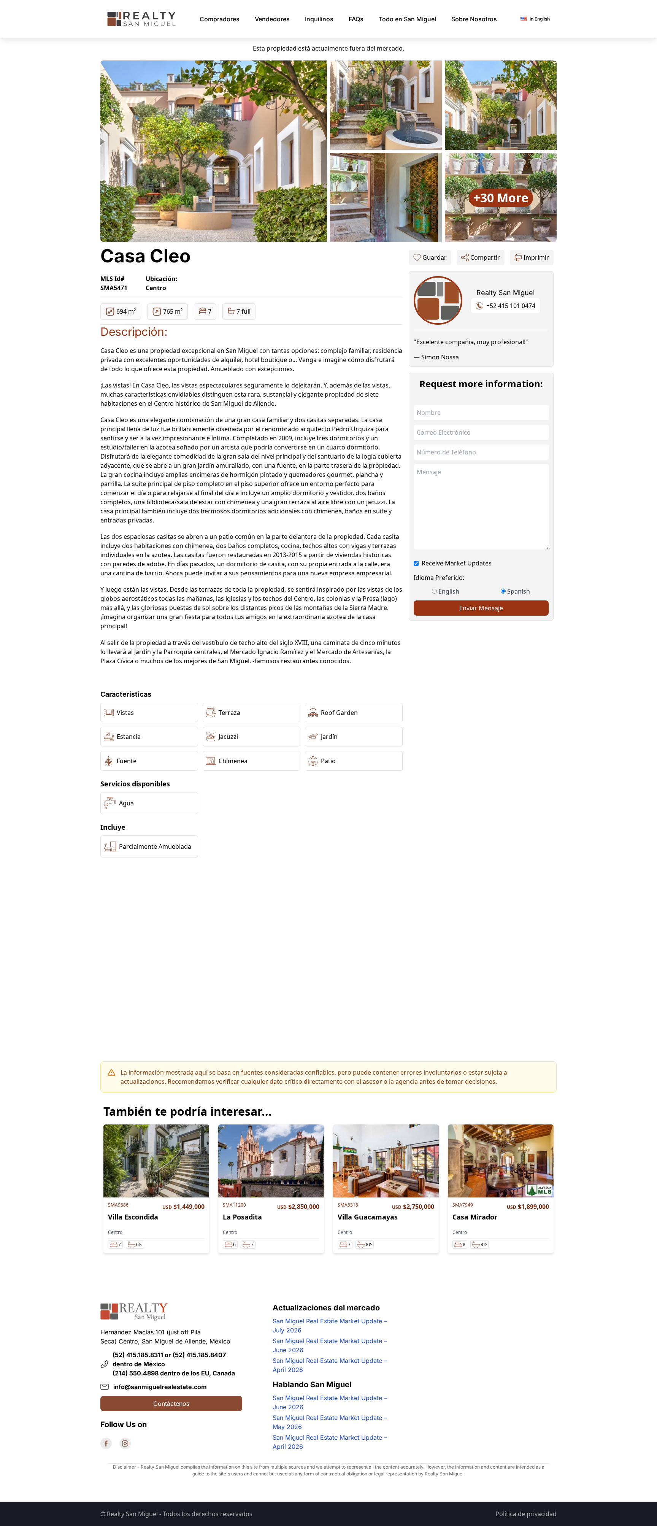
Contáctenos (171, 1403)
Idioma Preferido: (439, 577)
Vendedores (272, 19)
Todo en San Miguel (407, 19)
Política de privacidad (526, 1514)
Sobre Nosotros (474, 19)
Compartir (485, 257)
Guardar (434, 257)
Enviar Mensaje (481, 608)
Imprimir (536, 257)
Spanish (518, 591)
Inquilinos (319, 19)
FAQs (356, 19)
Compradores (220, 19)
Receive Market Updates (457, 563)
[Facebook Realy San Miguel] (106, 1443)
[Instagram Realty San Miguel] (125, 1443)
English (448, 591)
